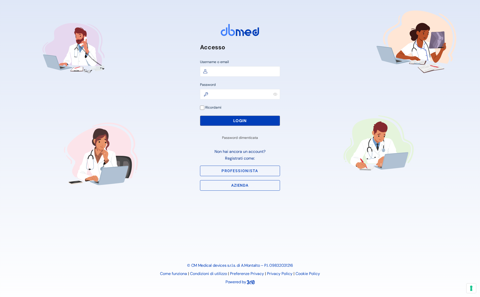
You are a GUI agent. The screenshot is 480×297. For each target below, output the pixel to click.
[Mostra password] (275, 94)
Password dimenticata (240, 137)
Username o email (214, 62)
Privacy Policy (279, 273)
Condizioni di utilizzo (208, 273)
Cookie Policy (308, 273)
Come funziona (173, 273)
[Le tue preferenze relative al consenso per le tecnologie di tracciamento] (471, 288)
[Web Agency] (250, 281)
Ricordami (212, 107)
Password (208, 84)
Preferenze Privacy (247, 273)
